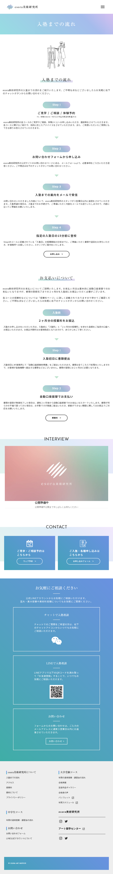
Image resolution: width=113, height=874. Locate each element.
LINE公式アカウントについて (19, 838)
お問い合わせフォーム (15, 833)
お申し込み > (56, 254)
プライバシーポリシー (15, 797)
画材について (12, 792)
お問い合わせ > (56, 741)
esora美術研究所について (22, 772)
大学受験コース (69, 772)
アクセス (10, 783)
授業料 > (56, 418)
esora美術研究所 (69, 812)
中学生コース (15, 812)
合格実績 (62, 783)
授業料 (9, 788)
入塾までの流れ (13, 778)
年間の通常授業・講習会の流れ (72, 778)
